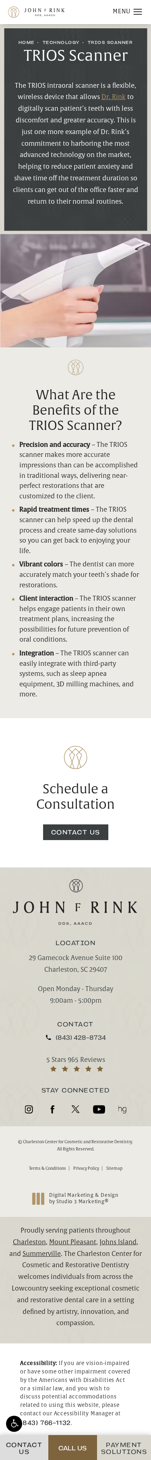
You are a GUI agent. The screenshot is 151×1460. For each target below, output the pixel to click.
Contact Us (75, 832)
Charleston (29, 1242)
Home (27, 42)
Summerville (42, 1254)
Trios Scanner (110, 42)
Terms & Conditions (47, 1168)
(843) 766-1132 (45, 1422)
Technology (61, 42)
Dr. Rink (113, 97)
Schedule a (75, 797)
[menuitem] (29, 1109)
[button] (14, 1424)
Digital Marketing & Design (84, 1198)
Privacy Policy (86, 1168)
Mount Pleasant (72, 1242)
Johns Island (118, 1242)
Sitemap (114, 1168)
